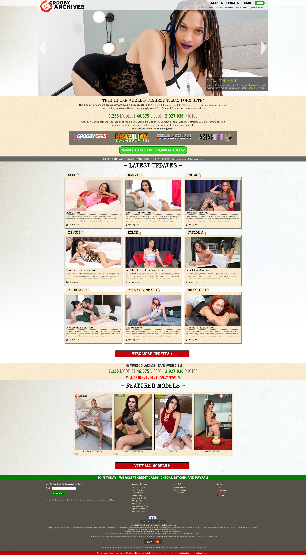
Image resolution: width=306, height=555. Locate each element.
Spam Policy (136, 503)
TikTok (221, 495)
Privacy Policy (137, 501)
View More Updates (151, 354)
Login (247, 3)
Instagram (223, 490)
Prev (41, 48)
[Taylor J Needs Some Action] (212, 252)
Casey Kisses (79, 452)
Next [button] (234, 424)
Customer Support (139, 488)
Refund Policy (137, 495)
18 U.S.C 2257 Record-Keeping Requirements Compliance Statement (153, 525)
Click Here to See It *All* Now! (153, 377)
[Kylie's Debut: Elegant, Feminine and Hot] (153, 252)
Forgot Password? (138, 490)
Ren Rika (120, 452)
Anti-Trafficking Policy (140, 506)
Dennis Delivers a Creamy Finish (81, 270)
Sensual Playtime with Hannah (140, 212)
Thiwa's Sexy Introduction (197, 212)
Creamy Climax (73, 212)
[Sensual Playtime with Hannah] (153, 194)
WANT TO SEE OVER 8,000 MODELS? (153, 150)
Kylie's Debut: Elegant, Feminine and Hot (144, 270)
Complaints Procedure (140, 511)
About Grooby (179, 493)
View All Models (151, 466)
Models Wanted (180, 488)
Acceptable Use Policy (140, 498)
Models (217, 3)
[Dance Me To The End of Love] (212, 309)
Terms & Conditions (139, 493)
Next (264, 48)
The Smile (213, 77)
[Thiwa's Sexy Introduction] (212, 194)
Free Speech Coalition (158, 522)
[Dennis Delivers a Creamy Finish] (93, 252)
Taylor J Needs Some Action (199, 270)
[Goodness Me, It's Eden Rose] (93, 309)
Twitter (220, 488)
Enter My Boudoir (134, 327)
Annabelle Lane (199, 452)
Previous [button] (71, 424)
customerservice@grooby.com (166, 536)
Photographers (180, 490)
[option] (80, 424)
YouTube (223, 493)
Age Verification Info (139, 509)
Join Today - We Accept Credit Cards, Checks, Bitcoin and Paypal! (153, 477)
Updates (232, 3)
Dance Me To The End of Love (200, 327)
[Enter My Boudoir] (153, 309)
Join (259, 3)
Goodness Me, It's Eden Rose (79, 327)
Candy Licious (160, 452)
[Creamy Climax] (93, 194)
